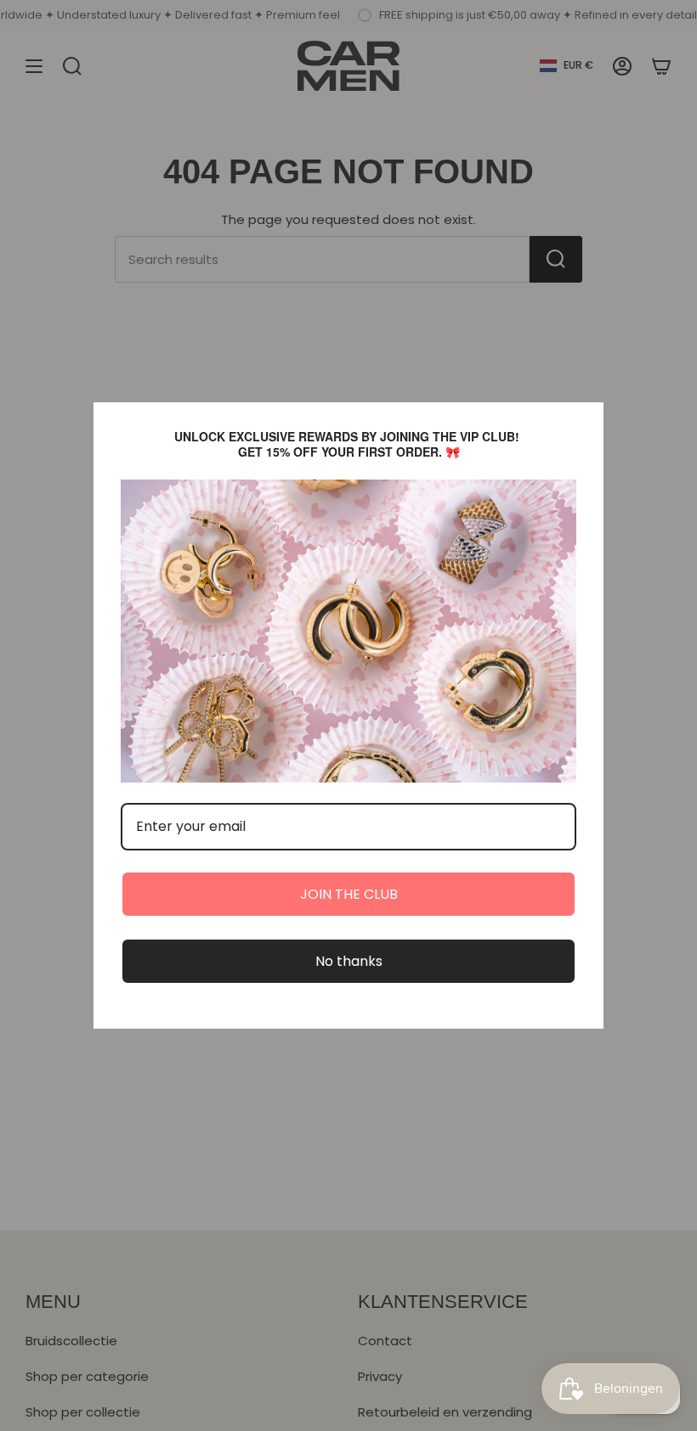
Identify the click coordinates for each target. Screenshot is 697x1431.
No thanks (348, 961)
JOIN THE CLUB (349, 894)
